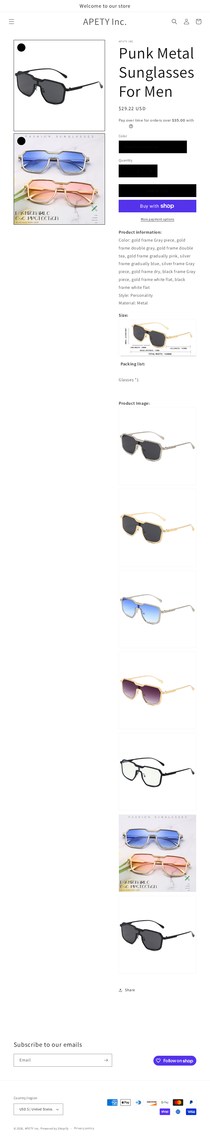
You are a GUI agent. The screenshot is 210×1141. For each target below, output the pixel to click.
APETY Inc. (32, 1128)
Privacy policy (84, 1128)
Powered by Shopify (54, 1128)
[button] (11, 22)
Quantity (125, 160)
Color (123, 136)
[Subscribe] (106, 1060)
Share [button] (130, 989)
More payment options (157, 219)
